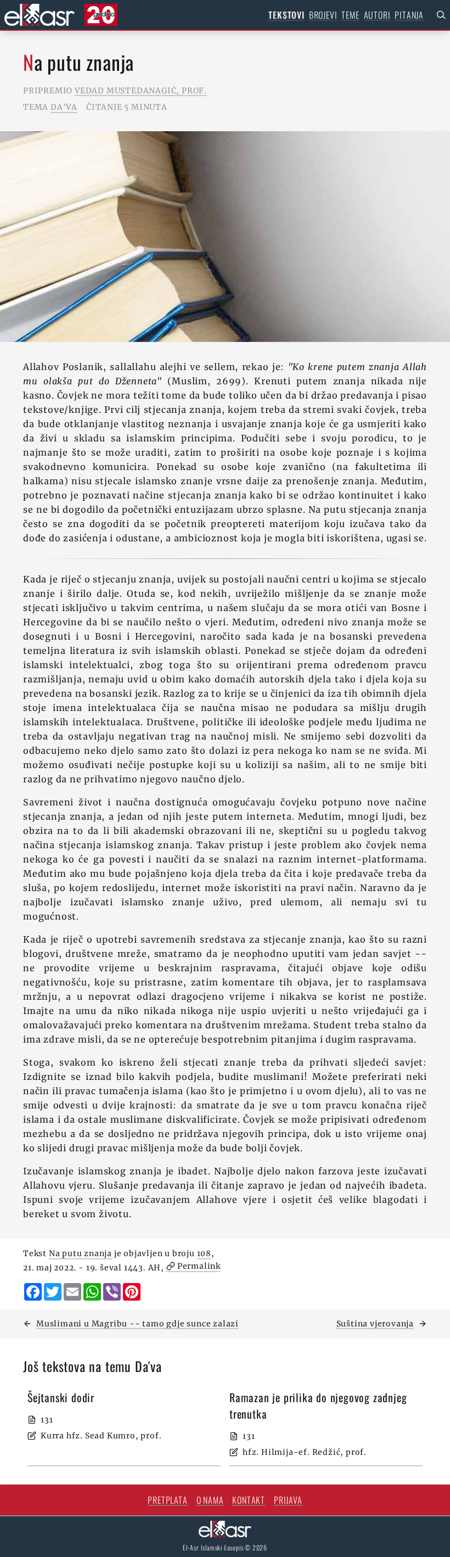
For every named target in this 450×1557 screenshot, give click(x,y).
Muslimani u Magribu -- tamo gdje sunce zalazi (137, 1324)
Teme (350, 14)
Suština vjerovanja (375, 1324)
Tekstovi (286, 14)
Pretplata (167, 1499)
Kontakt (248, 1499)
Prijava (288, 1499)
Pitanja (409, 14)
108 (204, 1253)
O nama (210, 1499)
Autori (377, 14)
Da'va (63, 107)
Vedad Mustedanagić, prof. (141, 91)
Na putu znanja (80, 1253)
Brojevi (323, 14)
